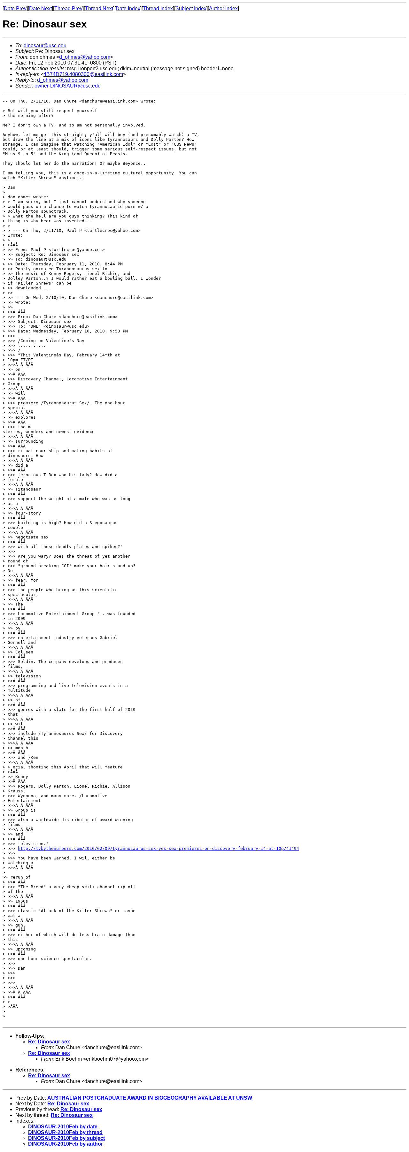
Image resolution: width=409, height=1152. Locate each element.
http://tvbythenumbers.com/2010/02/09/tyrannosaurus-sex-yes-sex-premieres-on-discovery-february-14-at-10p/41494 (158, 848)
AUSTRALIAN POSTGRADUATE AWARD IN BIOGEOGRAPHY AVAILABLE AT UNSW (149, 1098)
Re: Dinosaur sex (49, 1041)
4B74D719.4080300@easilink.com (83, 74)
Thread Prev (68, 8)
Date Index (128, 8)
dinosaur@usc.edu (45, 45)
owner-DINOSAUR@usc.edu (68, 85)
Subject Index (190, 8)
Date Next (40, 8)
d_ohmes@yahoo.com (84, 57)
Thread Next (99, 8)
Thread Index (158, 8)
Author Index (223, 8)
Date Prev (15, 8)
